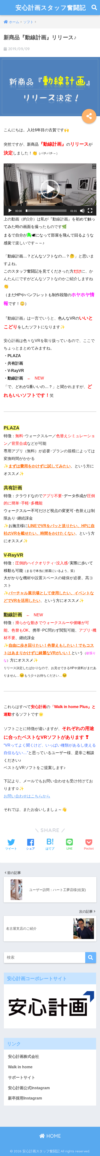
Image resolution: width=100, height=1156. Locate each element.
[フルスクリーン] (90, 210)
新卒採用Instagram (25, 1098)
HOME (53, 1136)
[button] (50, 189)
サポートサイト (21, 1077)
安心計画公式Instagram (29, 1088)
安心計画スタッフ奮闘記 (51, 7)
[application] (50, 189)
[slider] (46, 210)
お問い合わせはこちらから (27, 796)
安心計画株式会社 (23, 1056)
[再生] (10, 210)
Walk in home (20, 1067)
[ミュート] (82, 210)
